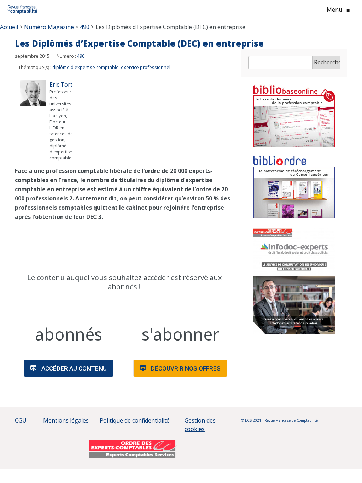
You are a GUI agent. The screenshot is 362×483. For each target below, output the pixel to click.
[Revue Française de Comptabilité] (22, 10)
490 (80, 56)
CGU (21, 420)
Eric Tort (60, 84)
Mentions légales (66, 420)
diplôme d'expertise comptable (85, 67)
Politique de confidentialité (135, 420)
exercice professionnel (145, 67)
